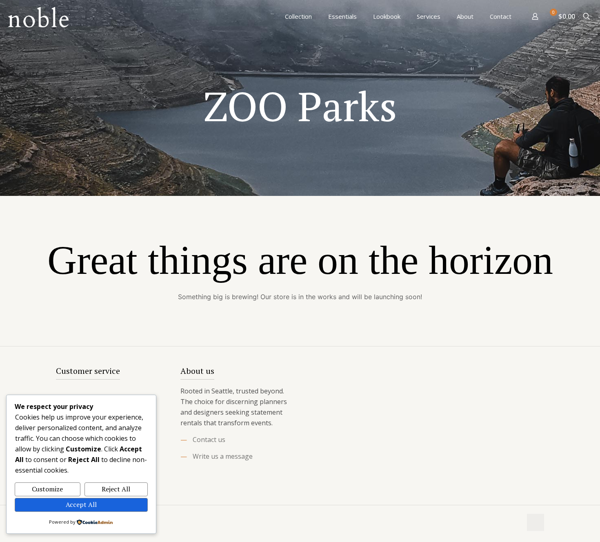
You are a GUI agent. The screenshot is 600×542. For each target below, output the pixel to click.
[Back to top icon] (535, 522)
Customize (47, 488)
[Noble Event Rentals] (38, 16)
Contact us (209, 439)
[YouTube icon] (507, 523)
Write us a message (223, 456)
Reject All (116, 488)
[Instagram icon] (516, 523)
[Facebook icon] (499, 523)
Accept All (81, 504)
